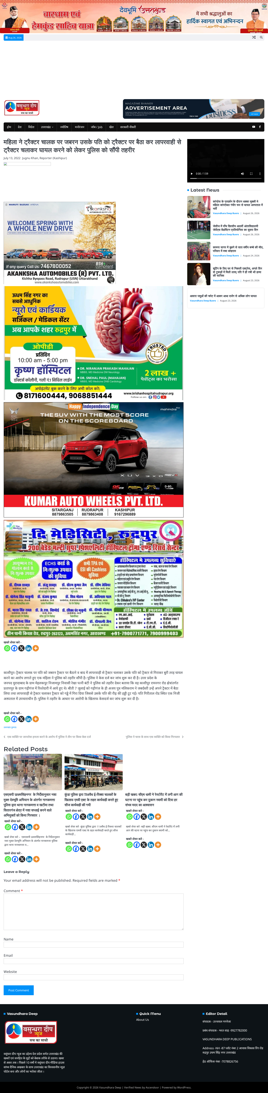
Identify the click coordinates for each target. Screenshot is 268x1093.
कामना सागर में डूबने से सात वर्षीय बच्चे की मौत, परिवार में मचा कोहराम (238, 249)
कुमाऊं (13, 727)
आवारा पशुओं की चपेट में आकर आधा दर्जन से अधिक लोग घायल (223, 296)
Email (8, 955)
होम (9, 127)
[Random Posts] (254, 37)
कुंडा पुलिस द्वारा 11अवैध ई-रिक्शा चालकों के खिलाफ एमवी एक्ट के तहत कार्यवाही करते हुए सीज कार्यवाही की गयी (91, 799)
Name (8, 939)
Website (10, 971)
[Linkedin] (28, 648)
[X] (21, 648)
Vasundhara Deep (110, 1087)
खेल (111, 127)
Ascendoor (152, 1087)
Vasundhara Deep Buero (226, 213)
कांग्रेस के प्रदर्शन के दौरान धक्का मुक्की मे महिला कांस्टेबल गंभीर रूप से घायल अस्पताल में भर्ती (238, 205)
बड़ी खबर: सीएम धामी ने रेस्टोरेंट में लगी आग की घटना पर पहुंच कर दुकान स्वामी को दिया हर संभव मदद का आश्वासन (153, 799)
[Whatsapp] (7, 648)
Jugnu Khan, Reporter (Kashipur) (44, 158)
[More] (35, 648)
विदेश (31, 127)
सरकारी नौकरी (128, 127)
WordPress (184, 1087)
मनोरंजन (79, 127)
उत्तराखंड (46, 127)
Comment (13, 890)
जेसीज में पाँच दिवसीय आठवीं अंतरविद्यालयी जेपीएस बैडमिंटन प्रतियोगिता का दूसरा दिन (235, 227)
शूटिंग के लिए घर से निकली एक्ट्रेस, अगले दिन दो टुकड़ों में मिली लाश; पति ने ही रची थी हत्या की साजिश (237, 272)
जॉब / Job (96, 127)
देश (20, 127)
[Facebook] (14, 648)
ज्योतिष (64, 127)
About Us (142, 1020)
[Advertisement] (134, 71)
